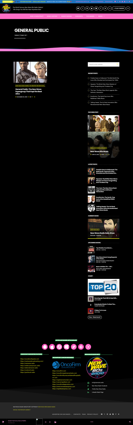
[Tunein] (120, 1)
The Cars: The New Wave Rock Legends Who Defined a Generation (106, 190)
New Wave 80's (95, 229)
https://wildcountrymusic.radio (30, 365)
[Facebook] (127, 1)
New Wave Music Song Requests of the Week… (106, 258)
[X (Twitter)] (117, 1)
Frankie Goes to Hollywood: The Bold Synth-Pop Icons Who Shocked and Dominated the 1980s (106, 172)
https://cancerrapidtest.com (61, 382)
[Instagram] (124, 1)
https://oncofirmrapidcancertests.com (64, 373)
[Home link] (6, 8)
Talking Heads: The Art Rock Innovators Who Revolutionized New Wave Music (107, 208)
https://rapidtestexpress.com (61, 389)
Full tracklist (95, 317)
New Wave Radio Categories (98, 148)
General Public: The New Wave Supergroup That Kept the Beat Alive (28, 91)
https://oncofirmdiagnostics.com (62, 384)
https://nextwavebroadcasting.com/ (31, 361)
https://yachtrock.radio (27, 372)
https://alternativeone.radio (29, 368)
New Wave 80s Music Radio (46, 407)
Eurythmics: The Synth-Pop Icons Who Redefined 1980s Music (105, 199)
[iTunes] (122, 1)
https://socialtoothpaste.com (29, 359)
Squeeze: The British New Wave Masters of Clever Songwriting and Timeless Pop (106, 180)
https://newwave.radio (27, 363)
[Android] (129, 1)
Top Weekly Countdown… (104, 248)
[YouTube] (115, 1)
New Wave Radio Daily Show (102, 233)
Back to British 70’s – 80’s (104, 267)
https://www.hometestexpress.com (63, 386)
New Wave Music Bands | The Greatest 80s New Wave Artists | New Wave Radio (37, 86)
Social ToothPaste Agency (21, 410)
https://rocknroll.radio (27, 370)
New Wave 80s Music (99, 151)
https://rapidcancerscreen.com (62, 380)
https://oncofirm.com (59, 371)
